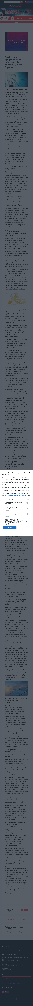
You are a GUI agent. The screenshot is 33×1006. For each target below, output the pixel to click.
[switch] (27, 503)
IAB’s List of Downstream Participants (18, 495)
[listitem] (16, 500)
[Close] (30, 473)
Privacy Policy (25, 533)
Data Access (16, 533)
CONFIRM (10, 527)
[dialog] (16, 503)
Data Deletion (8, 533)
